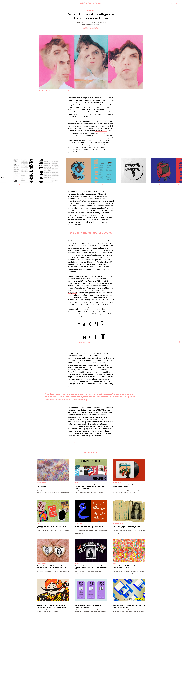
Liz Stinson (85, 28)
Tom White (97, 281)
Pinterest (83, 441)
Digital (77, 563)
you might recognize (80, 304)
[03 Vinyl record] (133, 189)
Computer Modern (75, 316)
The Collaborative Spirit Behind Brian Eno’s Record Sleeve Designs (128, 486)
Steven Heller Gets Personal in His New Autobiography (127, 527)
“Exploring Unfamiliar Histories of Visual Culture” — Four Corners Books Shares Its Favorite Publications (89, 486)
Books (76, 482)
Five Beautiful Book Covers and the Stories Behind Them (51, 527)
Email (87, 441)
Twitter (73, 441)
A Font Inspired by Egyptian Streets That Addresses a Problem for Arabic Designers (89, 527)
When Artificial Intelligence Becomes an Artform (91, 16)
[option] (91, 174)
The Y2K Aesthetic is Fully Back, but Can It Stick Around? (52, 486)
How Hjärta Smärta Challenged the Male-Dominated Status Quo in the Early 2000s (51, 566)
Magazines (78, 603)
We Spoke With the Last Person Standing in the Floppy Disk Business (129, 606)
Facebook (78, 441)
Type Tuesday (78, 523)
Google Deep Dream (102, 109)
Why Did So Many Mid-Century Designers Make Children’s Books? (127, 566)
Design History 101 (118, 523)
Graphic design (41, 482)
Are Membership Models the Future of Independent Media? (88, 606)
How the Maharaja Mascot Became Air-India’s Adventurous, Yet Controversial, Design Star (52, 606)
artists (82, 196)
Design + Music (91, 10)
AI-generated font (103, 112)
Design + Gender (41, 563)
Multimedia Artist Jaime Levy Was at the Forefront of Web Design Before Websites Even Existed (91, 567)
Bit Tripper (94, 149)
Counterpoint (104, 147)
